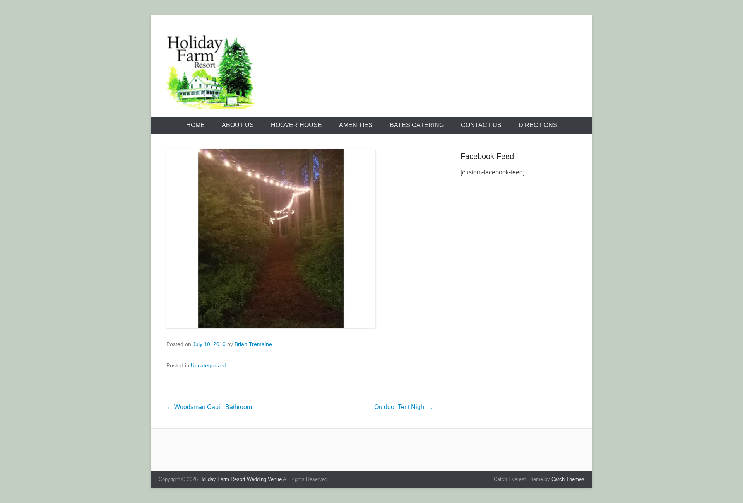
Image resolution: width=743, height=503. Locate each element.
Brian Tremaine (253, 344)
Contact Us (481, 125)
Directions (538, 125)
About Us (238, 125)
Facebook (499, 37)
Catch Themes (567, 479)
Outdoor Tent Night (403, 407)
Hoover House (296, 125)
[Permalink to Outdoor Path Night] (299, 238)
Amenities (356, 125)
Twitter (516, 37)
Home (195, 125)
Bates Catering (417, 125)
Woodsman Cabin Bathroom (209, 407)
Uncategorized (208, 365)
